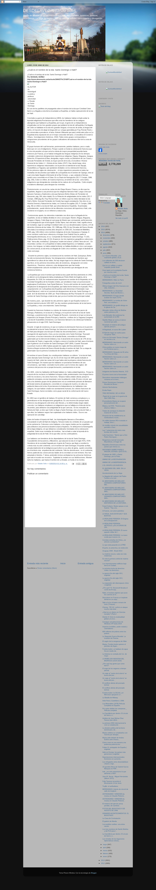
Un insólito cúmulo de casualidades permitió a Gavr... (115, 426)
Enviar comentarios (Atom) (47, 568)
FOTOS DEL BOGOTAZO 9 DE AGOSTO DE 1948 (113, 809)
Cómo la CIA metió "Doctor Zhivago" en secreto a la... (115, 338)
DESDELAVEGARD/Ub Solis (49, 10)
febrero (106, 853)
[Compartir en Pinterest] (86, 464)
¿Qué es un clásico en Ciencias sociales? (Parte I (113, 613)
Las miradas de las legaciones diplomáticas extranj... (113, 840)
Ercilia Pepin (106, 390)
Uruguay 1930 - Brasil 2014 (112, 551)
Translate (106, 203)
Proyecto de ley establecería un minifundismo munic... (113, 416)
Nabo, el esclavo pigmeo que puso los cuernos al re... (114, 593)
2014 (103, 232)
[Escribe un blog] (79, 464)
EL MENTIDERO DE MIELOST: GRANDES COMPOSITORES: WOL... (114, 489)
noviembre (107, 238)
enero (105, 856)
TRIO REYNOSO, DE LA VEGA (113, 393)
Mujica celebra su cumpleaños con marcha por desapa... (114, 733)
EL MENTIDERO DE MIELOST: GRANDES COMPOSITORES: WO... (114, 483)
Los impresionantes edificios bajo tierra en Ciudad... (114, 564)
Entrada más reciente (37, 563)
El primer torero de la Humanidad (114, 374)
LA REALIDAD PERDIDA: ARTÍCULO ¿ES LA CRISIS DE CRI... (114, 525)
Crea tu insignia (103, 153)
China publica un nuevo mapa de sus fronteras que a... (114, 348)
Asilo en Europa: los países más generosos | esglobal (114, 753)
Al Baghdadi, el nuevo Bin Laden (114, 330)
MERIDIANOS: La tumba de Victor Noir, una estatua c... (114, 301)
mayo (105, 844)
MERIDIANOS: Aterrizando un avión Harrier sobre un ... (115, 343)
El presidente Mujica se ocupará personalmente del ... (114, 402)
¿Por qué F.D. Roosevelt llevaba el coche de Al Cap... (115, 589)
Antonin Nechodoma (109, 387)
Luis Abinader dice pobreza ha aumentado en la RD (113, 316)
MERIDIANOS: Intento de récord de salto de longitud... (115, 790)
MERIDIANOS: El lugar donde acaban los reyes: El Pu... (113, 296)
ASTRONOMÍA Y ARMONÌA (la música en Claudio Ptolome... (113, 795)
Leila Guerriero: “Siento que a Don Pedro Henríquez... (114, 436)
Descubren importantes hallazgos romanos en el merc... (114, 378)
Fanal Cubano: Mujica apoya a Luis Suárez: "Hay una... (115, 507)
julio (104, 250)
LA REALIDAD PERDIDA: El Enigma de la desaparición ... (115, 519)
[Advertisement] (60, 544)
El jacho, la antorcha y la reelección (115, 548)
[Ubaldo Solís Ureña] (100, 151)
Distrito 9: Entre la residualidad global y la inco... (113, 618)
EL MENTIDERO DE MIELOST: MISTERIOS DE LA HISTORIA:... (115, 502)
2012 (103, 863)
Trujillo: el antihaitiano (110, 786)
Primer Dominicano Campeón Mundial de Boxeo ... (113, 383)
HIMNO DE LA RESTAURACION (114, 459)
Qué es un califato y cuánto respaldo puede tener (112, 266)
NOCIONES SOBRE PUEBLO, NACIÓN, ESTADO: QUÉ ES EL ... (115, 450)
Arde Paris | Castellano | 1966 (113, 701)
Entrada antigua (85, 563)
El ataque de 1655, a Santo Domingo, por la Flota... (112, 455)
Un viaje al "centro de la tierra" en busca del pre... (114, 674)
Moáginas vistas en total (110, 161)
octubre (106, 241)
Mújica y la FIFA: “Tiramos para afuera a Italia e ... (113, 407)
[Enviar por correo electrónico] (77, 464)
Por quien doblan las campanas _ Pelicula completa (114, 709)
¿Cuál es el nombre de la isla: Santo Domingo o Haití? (115, 276)
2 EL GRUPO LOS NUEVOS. (112, 465)
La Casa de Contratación (111, 818)
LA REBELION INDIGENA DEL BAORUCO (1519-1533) (113, 659)
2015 (103, 229)
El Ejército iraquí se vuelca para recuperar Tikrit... (113, 333)
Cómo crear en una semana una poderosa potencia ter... (114, 743)
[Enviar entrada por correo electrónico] (72, 463)
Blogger (94, 873)
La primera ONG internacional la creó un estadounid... (114, 724)
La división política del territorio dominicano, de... (113, 729)
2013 (103, 860)
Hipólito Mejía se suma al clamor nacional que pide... (114, 321)
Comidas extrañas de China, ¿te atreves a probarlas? (114, 541)
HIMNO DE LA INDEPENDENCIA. (114, 462)
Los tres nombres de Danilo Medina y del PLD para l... (115, 830)
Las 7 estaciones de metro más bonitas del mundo (113, 431)
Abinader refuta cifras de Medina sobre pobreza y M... (114, 311)
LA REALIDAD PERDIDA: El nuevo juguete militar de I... (114, 531)
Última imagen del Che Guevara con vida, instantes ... (115, 287)
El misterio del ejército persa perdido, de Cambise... (112, 804)
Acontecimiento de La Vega (112, 473)
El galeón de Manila (109, 821)
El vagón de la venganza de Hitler (114, 641)
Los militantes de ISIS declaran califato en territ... (113, 261)
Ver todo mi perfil (121, 218)
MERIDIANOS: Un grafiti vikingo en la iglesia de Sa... (115, 306)
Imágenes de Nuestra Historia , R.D (115, 371)
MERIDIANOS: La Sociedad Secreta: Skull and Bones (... (113, 292)
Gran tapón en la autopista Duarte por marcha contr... (114, 271)
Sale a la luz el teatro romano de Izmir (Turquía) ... (114, 603)
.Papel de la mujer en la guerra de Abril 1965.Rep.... (114, 397)
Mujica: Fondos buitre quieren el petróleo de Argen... (114, 645)
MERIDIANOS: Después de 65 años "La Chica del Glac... (115, 353)
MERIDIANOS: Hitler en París (113, 280)
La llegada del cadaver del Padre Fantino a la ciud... (114, 477)
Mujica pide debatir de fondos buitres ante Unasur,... (113, 738)
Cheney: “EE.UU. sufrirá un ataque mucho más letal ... (115, 608)
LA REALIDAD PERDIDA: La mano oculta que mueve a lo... (114, 536)
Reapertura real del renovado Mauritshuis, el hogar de (113, 441)
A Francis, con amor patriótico (113, 511)
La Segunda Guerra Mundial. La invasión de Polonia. (114, 637)
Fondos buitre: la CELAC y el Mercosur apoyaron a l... (112, 694)
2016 (103, 226)
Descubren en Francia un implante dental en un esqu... (114, 598)
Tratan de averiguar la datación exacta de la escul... (113, 412)
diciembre (106, 235)
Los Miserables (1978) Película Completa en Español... (113, 704)
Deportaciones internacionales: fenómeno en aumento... (113, 758)
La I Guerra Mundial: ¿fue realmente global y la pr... (112, 256)
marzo (105, 850)
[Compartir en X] (81, 464)
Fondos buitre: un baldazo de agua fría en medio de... (115, 650)
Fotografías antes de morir (112, 283)
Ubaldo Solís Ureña (104, 147)
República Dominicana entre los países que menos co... (113, 445)
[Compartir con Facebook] (83, 464)
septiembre (107, 244)
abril (104, 847)
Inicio (63, 563)
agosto (105, 247)
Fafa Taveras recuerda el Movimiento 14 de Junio (111, 782)
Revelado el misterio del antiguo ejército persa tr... (114, 326)
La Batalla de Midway (110, 697)
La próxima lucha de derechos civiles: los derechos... (113, 569)
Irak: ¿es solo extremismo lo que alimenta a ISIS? (114, 772)
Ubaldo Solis (123, 208)
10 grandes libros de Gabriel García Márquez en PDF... (115, 768)
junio (105, 253)
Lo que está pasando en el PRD (114, 545)
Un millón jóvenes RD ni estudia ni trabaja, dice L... (114, 421)
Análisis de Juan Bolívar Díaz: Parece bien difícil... (113, 719)
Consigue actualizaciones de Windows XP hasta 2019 (112, 623)
